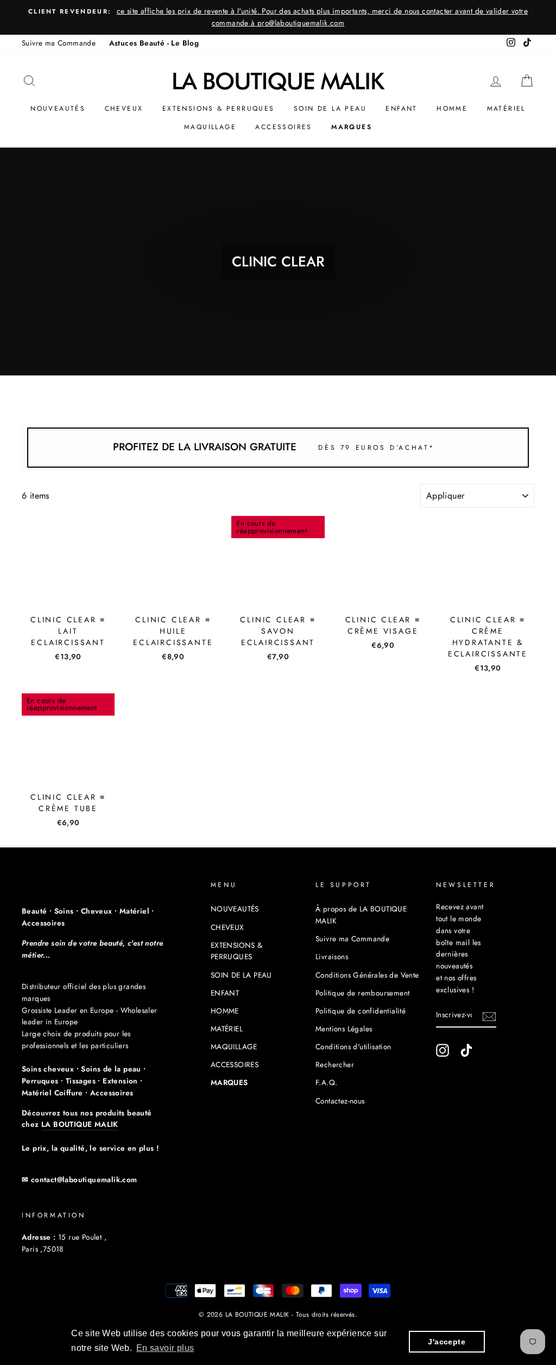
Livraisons (331, 956)
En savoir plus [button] (165, 1348)
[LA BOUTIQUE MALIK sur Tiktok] (466, 1050)
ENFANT (401, 108)
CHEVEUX (124, 108)
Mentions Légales (343, 1028)
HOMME (452, 108)
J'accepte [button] (446, 1341)
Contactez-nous (340, 1100)
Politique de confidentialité (360, 1010)
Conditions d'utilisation (353, 1046)
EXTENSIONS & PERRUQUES (218, 108)
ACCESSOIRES (283, 127)
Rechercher (334, 1064)
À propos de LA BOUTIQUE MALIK (361, 914)
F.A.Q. (326, 1082)
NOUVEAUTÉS (57, 108)
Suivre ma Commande (59, 42)
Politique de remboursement (362, 992)
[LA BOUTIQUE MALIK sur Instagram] (442, 1050)
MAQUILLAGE (210, 127)
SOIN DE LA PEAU (330, 108)
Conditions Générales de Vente (367, 974)
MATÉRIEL (506, 108)
